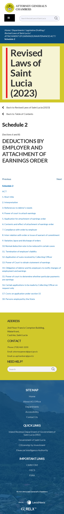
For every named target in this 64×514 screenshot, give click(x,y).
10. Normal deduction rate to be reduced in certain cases (28, 246)
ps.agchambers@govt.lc (23, 356)
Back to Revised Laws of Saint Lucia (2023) (28, 107)
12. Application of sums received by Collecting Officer (27, 257)
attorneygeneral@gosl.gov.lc (25, 351)
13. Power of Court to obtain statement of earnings (26, 262)
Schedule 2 (9, 39)
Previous (6, 179)
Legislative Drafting (35, 30)
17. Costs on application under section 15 (21, 293)
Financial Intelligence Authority (32, 450)
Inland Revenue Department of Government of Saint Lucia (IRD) (32, 433)
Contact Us (32, 417)
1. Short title (8, 197)
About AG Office (32, 401)
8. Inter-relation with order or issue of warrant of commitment (31, 235)
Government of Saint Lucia (32, 439)
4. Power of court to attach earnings (19, 213)
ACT (4, 191)
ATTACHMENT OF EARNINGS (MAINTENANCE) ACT (29, 36)
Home (7, 30)
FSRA (32, 475)
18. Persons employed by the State (18, 299)
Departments (18, 30)
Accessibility (32, 411)
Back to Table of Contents (19, 113)
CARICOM (32, 465)
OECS (32, 470)
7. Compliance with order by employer (19, 229)
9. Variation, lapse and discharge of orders (21, 240)
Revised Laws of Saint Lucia (16, 33)
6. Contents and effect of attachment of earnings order (28, 224)
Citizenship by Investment (32, 445)
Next (59, 179)
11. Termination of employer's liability (19, 251)
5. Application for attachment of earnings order (24, 218)
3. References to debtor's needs (17, 208)
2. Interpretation (10, 202)
